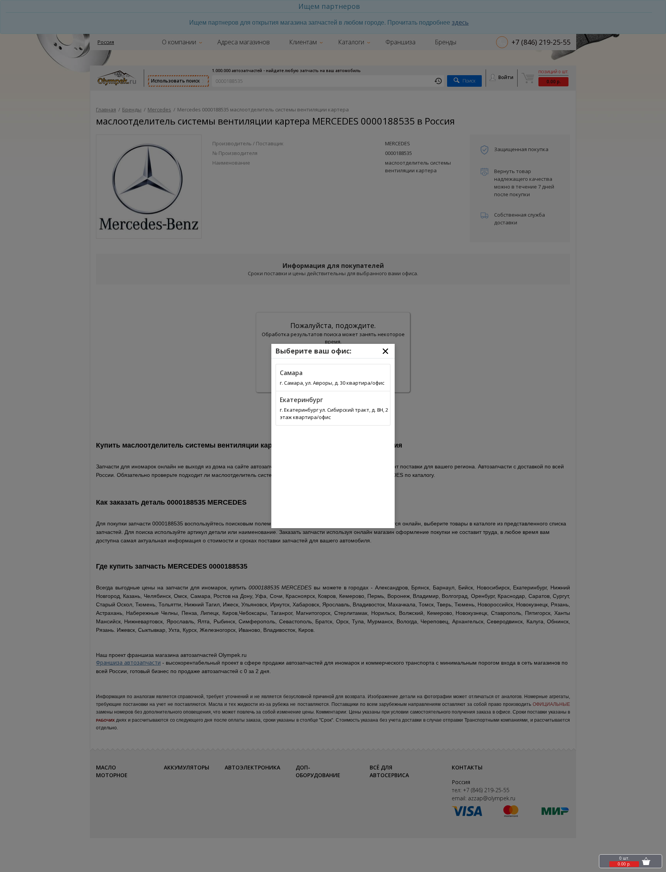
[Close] (385, 351)
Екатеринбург (301, 400)
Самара (291, 373)
